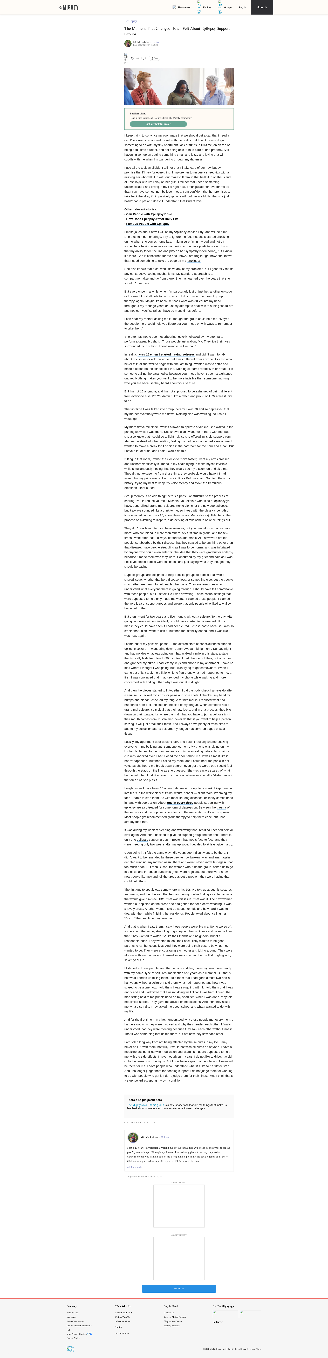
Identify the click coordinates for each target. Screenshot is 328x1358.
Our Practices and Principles (79, 1325)
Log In (242, 7)
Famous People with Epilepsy (147, 223)
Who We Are (72, 1312)
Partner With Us (122, 1317)
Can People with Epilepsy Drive (149, 214)
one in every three (180, 802)
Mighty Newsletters (173, 1321)
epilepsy (181, 232)
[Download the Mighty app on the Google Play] (252, 1314)
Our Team (71, 1317)
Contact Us (169, 1312)
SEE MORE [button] (179, 1289)
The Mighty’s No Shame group (145, 1105)
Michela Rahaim (141, 42)
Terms (258, 1349)
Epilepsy (130, 21)
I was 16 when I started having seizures (166, 354)
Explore (207, 7)
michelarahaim (135, 1167)
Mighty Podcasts (172, 1325)
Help (69, 1330)
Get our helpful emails (158, 123)
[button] (156, 42)
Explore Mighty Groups (175, 1317)
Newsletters (184, 7)
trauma (221, 807)
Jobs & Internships (75, 1321)
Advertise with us (123, 1321)
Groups (228, 7)
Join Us (262, 7)
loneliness (194, 260)
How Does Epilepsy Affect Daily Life (152, 219)
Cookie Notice (73, 1338)
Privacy (252, 1349)
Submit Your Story (123, 1312)
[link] (68, 7)
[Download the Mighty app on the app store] (225, 1314)
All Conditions (122, 1333)
